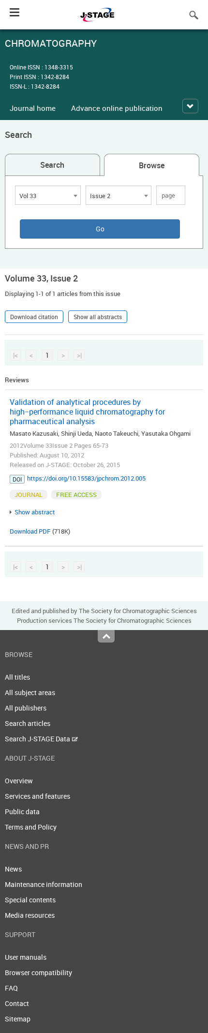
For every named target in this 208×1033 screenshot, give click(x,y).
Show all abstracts (98, 317)
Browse (151, 165)
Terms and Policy (31, 827)
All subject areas (30, 692)
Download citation (34, 317)
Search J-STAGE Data (38, 738)
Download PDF (30, 531)
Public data (22, 811)
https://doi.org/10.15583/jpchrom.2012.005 (86, 478)
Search (52, 165)
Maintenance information (43, 884)
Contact (17, 1003)
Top (106, 636)
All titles (17, 677)
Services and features (37, 796)
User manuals (25, 957)
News (13, 868)
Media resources (30, 915)
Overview (19, 780)
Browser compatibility (38, 972)
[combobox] (48, 195)
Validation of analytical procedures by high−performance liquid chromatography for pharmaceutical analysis (87, 412)
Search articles (27, 723)
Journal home (33, 108)
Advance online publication (117, 108)
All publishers (25, 707)
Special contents (30, 899)
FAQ (11, 988)
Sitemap (17, 1018)
